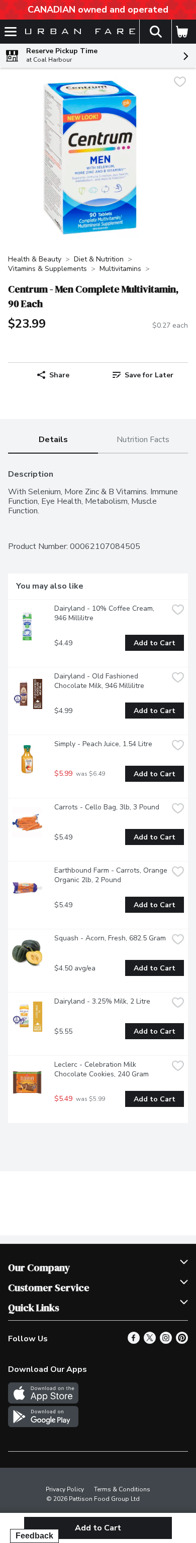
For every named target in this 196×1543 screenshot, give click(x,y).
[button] (155, 32)
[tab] (53, 440)
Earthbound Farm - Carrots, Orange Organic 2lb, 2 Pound (111, 875)
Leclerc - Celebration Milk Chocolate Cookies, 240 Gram (101, 1069)
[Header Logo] (78, 32)
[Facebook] (134, 1341)
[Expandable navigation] (10, 32)
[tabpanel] (98, 792)
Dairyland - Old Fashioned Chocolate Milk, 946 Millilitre (99, 680)
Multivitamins (120, 268)
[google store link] (43, 1424)
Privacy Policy (65, 1489)
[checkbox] (180, 83)
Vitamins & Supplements (47, 268)
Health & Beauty (34, 259)
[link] (143, 375)
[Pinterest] (182, 1341)
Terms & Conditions (122, 1489)
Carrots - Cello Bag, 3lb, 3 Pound (106, 807)
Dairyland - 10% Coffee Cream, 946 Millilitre (105, 613)
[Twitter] (150, 1341)
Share (59, 375)
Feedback (34, 1535)
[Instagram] (166, 1341)
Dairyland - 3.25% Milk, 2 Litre (102, 1001)
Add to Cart (154, 643)
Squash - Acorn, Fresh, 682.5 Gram (110, 938)
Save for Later (149, 375)
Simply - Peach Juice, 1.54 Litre (103, 744)
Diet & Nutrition (99, 259)
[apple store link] (43, 1401)
